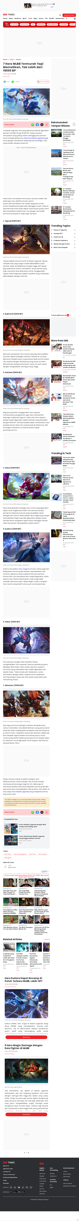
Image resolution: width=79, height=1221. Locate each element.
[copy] (46, 124)
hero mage (23, 569)
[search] (60, 15)
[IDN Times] (9, 15)
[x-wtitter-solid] (41, 124)
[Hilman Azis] (5, 866)
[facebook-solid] (37, 124)
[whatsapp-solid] (32, 124)
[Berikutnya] (50, 951)
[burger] (75, 19)
